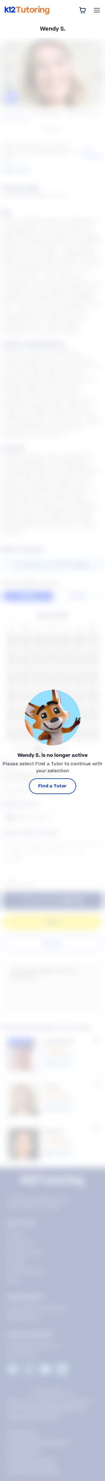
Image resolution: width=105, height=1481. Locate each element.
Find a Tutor (52, 786)
